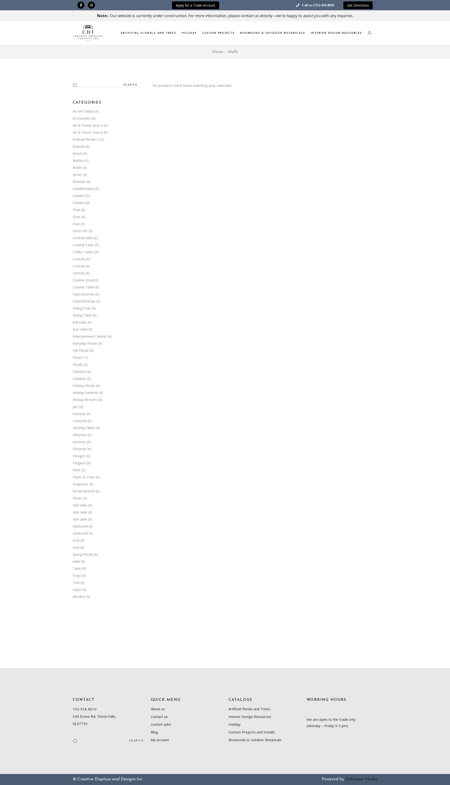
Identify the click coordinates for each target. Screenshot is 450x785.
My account (160, 739)
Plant (76, 470)
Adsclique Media (361, 779)
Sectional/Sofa (84, 491)
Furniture (79, 371)
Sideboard (80, 526)
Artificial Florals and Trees (249, 708)
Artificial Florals (84, 139)
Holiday (235, 724)
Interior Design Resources (250, 716)
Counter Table (83, 287)
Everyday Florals (85, 343)
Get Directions (358, 5)
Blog (154, 732)
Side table (80, 505)
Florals (78, 364)
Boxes (77, 174)
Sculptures (80, 484)
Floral (77, 357)
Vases (77, 589)
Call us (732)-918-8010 (318, 5)
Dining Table (82, 315)
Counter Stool (83, 280)
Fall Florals (81, 350)
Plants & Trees (84, 477)
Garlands (79, 378)
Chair (76, 210)
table (76, 561)
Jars (75, 406)
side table (80, 519)
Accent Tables (83, 111)
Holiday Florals (84, 385)
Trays (77, 575)
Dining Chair (82, 308)
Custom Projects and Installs (252, 732)
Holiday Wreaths (85, 399)
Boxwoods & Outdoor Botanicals (255, 739)
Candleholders (83, 188)
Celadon (79, 195)
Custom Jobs (161, 724)
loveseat (79, 413)
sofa (76, 547)
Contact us (159, 716)
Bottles (78, 160)
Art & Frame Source (88, 125)
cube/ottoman (83, 294)
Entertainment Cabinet (90, 336)
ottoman (79, 442)
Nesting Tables (84, 428)
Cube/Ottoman (84, 301)
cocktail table (83, 238)
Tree (76, 582)
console (79, 273)
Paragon (79, 456)
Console (79, 259)
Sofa (76, 540)
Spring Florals (83, 554)
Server (77, 498)
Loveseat (80, 421)
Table (77, 568)
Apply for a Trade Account (195, 5)
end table (80, 322)
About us (158, 708)
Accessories (82, 118)
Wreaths (79, 596)
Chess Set (80, 231)
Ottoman (79, 435)
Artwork (79, 146)
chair (76, 224)
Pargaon (79, 463)
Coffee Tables (83, 252)
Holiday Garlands (85, 392)
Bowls (77, 167)
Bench (77, 153)
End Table (80, 329)
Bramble (79, 181)
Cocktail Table (83, 245)
